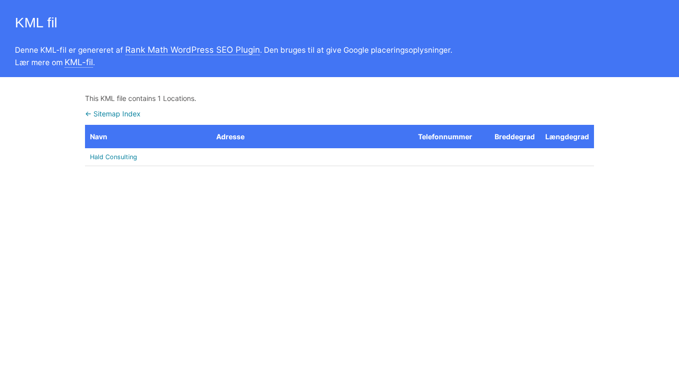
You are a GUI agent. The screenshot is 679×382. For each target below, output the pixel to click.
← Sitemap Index (113, 113)
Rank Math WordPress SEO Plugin (192, 50)
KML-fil (79, 62)
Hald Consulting (113, 157)
